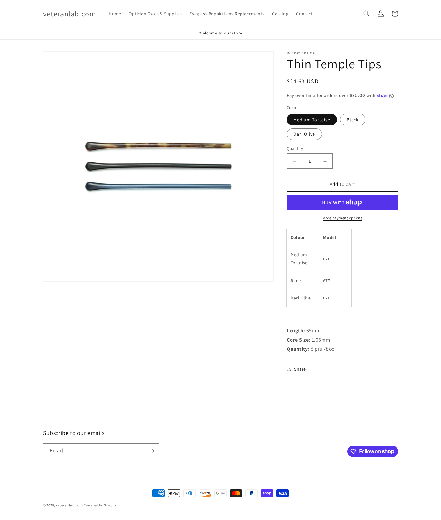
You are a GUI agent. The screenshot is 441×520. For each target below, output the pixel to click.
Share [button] (300, 369)
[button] (366, 13)
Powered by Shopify (100, 505)
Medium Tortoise (311, 120)
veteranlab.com (69, 505)
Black (353, 120)
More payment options (342, 217)
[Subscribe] (152, 450)
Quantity (295, 148)
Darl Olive (304, 134)
